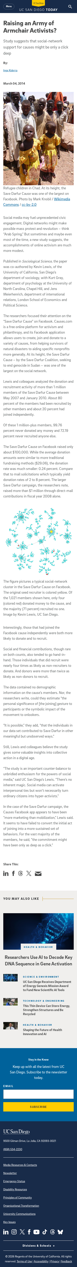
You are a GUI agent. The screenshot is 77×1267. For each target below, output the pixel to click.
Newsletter (10, 1173)
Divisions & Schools (37, 1245)
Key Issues (9, 1222)
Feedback (66, 1261)
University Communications (19, 1213)
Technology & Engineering (44, 1000)
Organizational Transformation (21, 1205)
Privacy (54, 1261)
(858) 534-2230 (12, 1149)
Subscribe (38, 1106)
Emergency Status (14, 1181)
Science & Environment (41, 976)
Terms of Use (24, 1261)
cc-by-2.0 (29, 204)
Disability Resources (15, 1189)
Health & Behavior (38, 947)
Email (8, 1086)
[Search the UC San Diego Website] (70, 6)
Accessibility (41, 1261)
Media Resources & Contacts (20, 1165)
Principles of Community (17, 1197)
